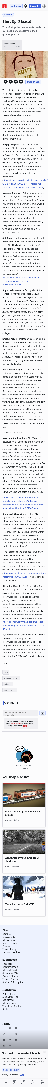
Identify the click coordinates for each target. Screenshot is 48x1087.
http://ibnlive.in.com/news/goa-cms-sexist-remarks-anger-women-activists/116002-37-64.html (23, 625)
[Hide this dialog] (44, 1052)
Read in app (33, 81)
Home (6, 1082)
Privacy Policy (9, 949)
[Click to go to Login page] (44, 6)
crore (6, 672)
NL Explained (9, 940)
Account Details (10, 967)
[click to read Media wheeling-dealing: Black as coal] (24, 795)
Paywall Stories (10, 976)
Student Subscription (12, 982)
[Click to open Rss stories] (10, 1034)
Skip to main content (14, 17)
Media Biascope (10, 997)
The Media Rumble (11, 1006)
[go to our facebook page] (4, 1028)
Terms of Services (11, 952)
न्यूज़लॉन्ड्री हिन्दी (8, 993)
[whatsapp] (10, 1046)
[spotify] (16, 1040)
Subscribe (35, 6)
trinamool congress (11, 678)
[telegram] (4, 1040)
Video (15, 1082)
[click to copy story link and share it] (21, 81)
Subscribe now (11, 1069)
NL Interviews (9, 1003)
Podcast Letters (10, 979)
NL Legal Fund (9, 970)
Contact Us (7, 946)
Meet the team (9, 943)
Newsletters (8, 1000)
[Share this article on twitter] (11, 81)
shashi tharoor (9, 690)
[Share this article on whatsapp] (16, 81)
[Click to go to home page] (4, 6)
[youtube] (16, 1028)
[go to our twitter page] (10, 1028)
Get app (17, 6)
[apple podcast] (16, 1034)
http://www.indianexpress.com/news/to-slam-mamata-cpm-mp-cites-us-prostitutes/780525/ (21, 281)
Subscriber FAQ (10, 973)
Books (5, 1009)
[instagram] (4, 1034)
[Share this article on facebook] (5, 81)
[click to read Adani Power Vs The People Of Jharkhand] (24, 842)
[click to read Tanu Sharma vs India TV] (24, 888)
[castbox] (4, 1046)
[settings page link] (25, 6)
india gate (8, 684)
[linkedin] (10, 1040)
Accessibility (8, 937)
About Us (7, 934)
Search (33, 1084)
